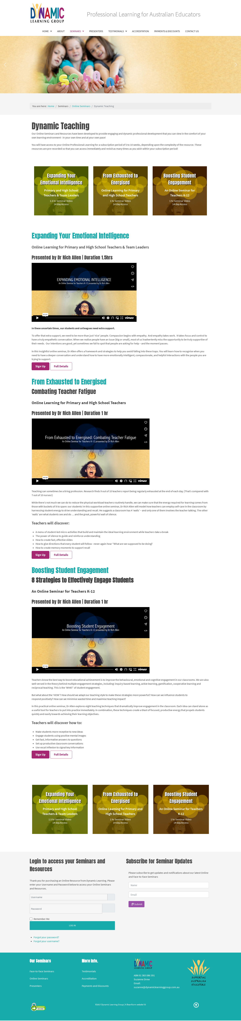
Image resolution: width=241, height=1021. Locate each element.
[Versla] (198, 972)
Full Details (61, 366)
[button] (5, 64)
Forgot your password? (46, 937)
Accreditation (89, 978)
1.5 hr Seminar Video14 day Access (61, 202)
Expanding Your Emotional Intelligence (61, 179)
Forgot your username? (46, 941)
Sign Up (40, 366)
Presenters (36, 985)
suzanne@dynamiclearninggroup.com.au (157, 987)
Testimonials (89, 971)
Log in (72, 925)
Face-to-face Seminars (42, 971)
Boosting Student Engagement (179, 179)
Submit (138, 904)
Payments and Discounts (95, 985)
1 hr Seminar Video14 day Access (120, 202)
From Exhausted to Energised (120, 179)
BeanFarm (131, 1004)
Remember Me (42, 919)
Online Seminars (39, 978)
